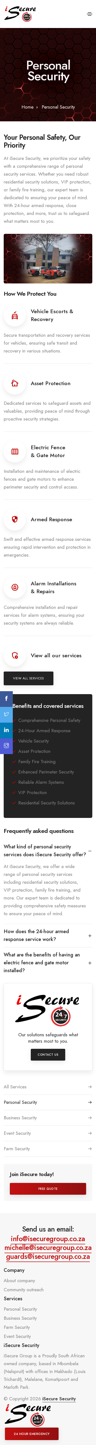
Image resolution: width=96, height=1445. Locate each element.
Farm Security (17, 1148)
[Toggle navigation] (89, 14)
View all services (28, 678)
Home (27, 107)
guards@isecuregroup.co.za (48, 1256)
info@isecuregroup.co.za (48, 1239)
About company (19, 1280)
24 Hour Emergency (32, 1433)
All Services (15, 1086)
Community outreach (24, 1289)
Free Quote (48, 1189)
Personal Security (20, 1102)
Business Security (20, 1117)
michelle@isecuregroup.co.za (48, 1248)
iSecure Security (59, 1398)
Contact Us (48, 1054)
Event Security (17, 1133)
